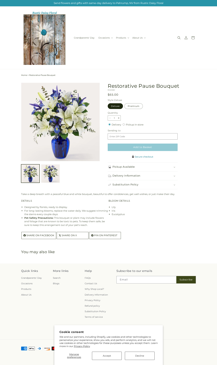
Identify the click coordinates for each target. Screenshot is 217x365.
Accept (107, 355)
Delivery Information (96, 294)
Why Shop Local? (94, 289)
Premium (133, 106)
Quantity (113, 112)
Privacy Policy (82, 346)
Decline (139, 355)
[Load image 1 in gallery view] (30, 173)
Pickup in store (134, 124)
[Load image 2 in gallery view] (50, 173)
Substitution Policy (95, 311)
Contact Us (91, 283)
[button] (105, 37)
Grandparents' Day (31, 278)
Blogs (56, 283)
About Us (26, 294)
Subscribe (186, 279)
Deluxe (115, 106)
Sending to (119, 130)
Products (26, 289)
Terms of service (94, 317)
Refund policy (92, 306)
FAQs (88, 278)
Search (57, 278)
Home (24, 75)
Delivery (117, 124)
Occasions (27, 283)
